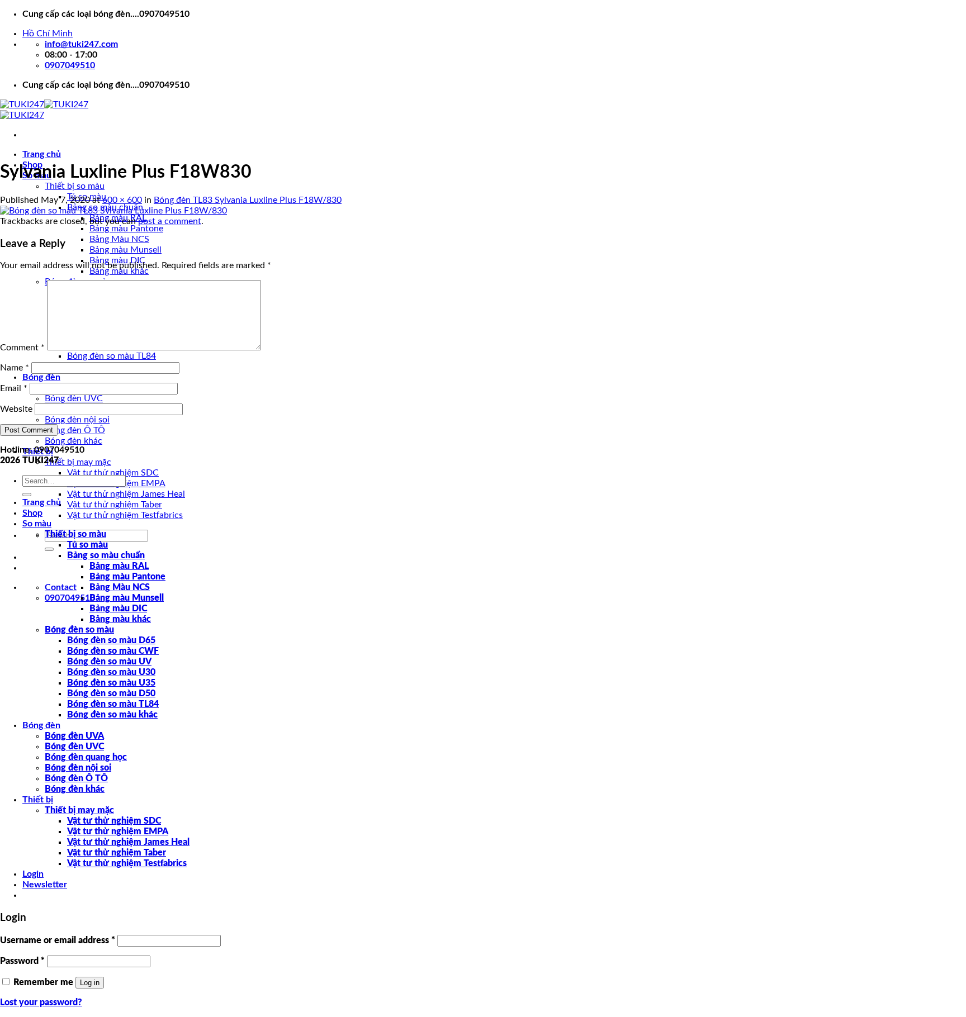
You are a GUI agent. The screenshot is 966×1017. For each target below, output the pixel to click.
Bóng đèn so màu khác (112, 714)
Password (22, 961)
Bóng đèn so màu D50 (111, 693)
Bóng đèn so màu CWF (113, 651)
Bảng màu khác (120, 619)
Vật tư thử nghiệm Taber (114, 504)
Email (13, 388)
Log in (90, 982)
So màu (36, 523)
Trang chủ (41, 154)
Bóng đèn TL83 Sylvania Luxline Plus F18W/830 (248, 200)
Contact (61, 587)
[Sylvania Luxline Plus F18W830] (113, 210)
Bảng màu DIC (118, 608)
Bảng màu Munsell (125, 249)
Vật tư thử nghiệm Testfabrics (125, 515)
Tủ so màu (87, 544)
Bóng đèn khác (73, 440)
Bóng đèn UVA (74, 735)
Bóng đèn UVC (74, 398)
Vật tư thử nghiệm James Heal (126, 494)
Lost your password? (41, 1002)
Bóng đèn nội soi (77, 419)
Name (14, 367)
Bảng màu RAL (119, 566)
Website (16, 409)
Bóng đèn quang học (86, 757)
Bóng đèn (41, 377)
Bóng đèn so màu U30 (111, 672)
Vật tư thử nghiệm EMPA (117, 831)
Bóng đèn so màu (79, 629)
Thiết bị (37, 799)
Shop (32, 512)
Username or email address (57, 940)
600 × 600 (122, 200)
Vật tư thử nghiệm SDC (113, 472)
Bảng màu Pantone (126, 228)
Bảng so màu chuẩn (106, 555)
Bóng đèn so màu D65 (111, 640)
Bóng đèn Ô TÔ (75, 430)
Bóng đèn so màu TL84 (111, 355)
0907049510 (70, 597)
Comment (22, 347)
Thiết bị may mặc (78, 462)
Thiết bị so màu (75, 186)
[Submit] (49, 549)
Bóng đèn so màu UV (109, 661)
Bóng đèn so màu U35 (111, 682)
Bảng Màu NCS (119, 239)
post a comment (169, 221)
